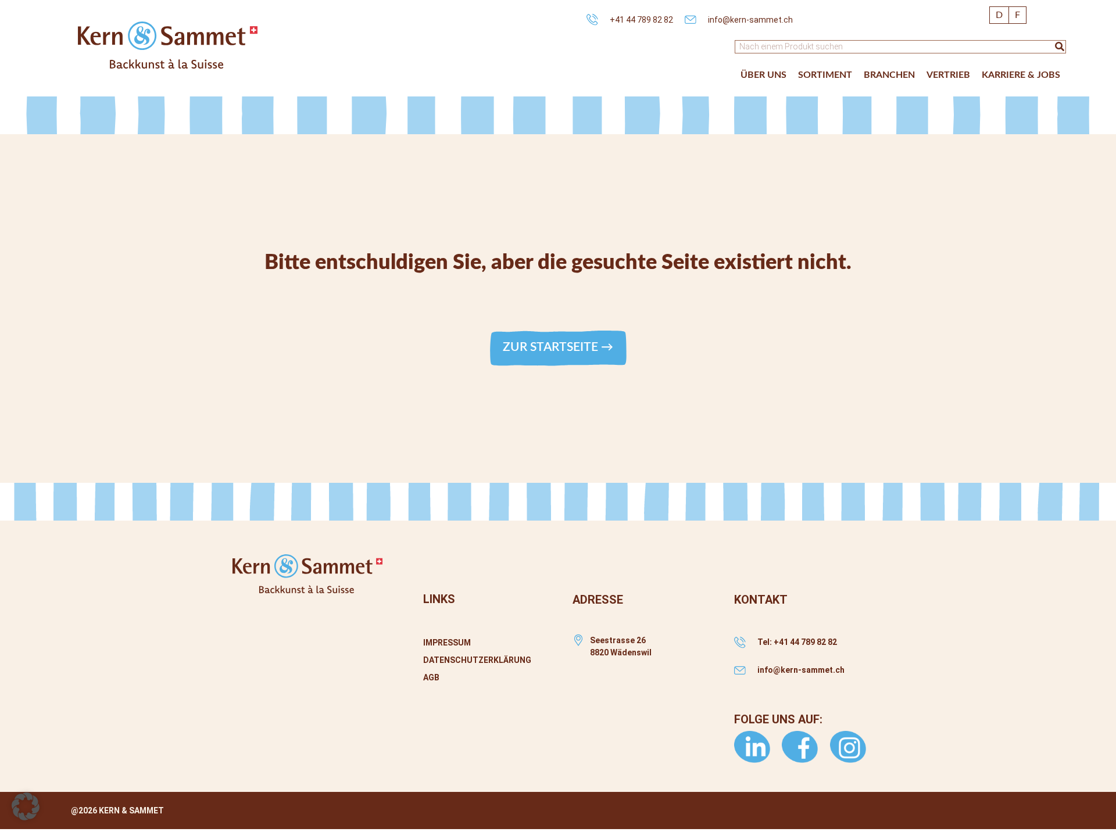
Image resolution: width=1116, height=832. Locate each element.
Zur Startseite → (558, 347)
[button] (763, 75)
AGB (431, 677)
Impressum (447, 642)
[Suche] (1059, 47)
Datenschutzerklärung (477, 660)
